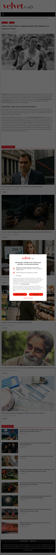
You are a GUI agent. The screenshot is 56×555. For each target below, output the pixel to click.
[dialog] (28, 277)
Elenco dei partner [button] (25, 284)
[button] (28, 276)
